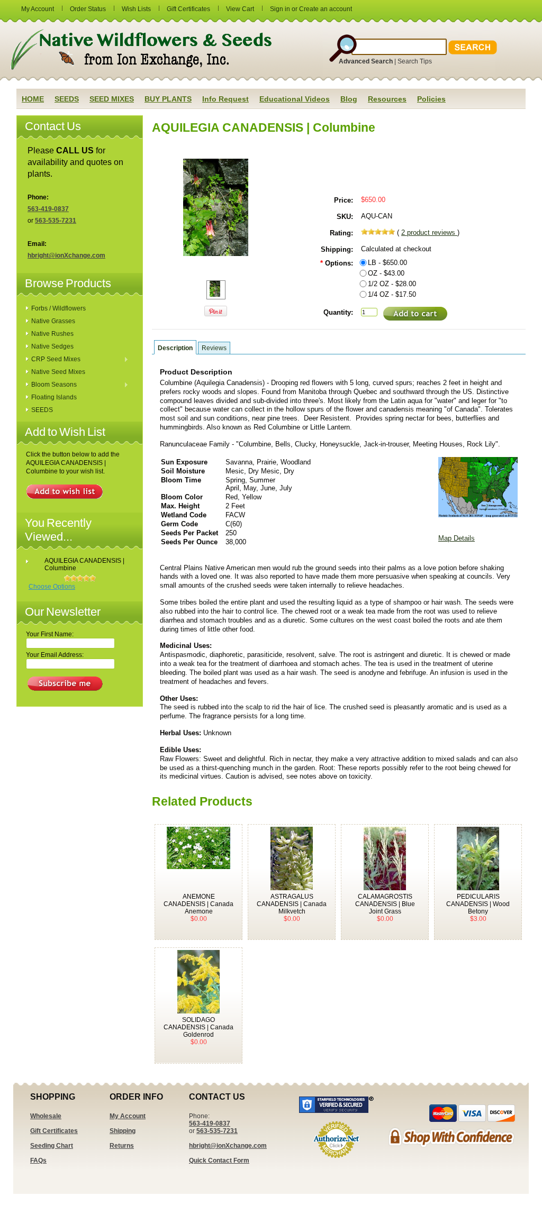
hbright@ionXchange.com (66, 255)
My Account (37, 9)
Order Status (88, 9)
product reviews (429, 232)
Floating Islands (54, 397)
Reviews (214, 348)
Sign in (280, 9)
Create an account (325, 9)
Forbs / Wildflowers (58, 308)
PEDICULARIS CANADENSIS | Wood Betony (478, 904)
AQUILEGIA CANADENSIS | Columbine (84, 564)
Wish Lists (136, 9)
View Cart (240, 9)
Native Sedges (52, 346)
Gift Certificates (188, 9)
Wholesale (45, 1116)
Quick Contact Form (219, 1160)
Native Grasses (53, 321)
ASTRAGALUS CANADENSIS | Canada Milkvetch (292, 904)
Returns (122, 1145)
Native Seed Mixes (58, 372)
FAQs (38, 1160)
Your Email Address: (55, 655)
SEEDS (42, 410)
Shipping (123, 1131)
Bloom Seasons (51, 385)
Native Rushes (52, 333)
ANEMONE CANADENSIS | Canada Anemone (198, 904)
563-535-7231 (55, 220)
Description (175, 348)
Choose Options (52, 586)
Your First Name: (50, 634)
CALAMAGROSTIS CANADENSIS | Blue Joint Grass (385, 904)
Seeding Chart (51, 1145)
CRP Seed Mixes (53, 359)
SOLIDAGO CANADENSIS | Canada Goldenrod (198, 1027)
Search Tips (415, 61)
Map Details (456, 538)
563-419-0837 (48, 209)
